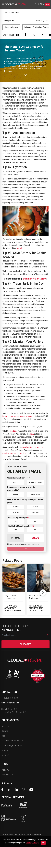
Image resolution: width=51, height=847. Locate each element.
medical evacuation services (14, 453)
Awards (4, 750)
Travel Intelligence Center (11, 745)
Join (47, 4)
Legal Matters (7, 775)
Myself (15, 482)
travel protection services (33, 447)
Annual (15, 494)
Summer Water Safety (34, 278)
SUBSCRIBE (25, 644)
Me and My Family (35, 482)
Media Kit (5, 755)
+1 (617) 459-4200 (9, 698)
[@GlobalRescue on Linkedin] (17, 790)
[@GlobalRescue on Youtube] (32, 790)
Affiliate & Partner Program (12, 740)
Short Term (35, 494)
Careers (4, 731)
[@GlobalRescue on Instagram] (24, 790)
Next (43, 592)
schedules (12, 431)
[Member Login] (38, 4)
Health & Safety (11, 27)
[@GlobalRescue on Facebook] (2, 790)
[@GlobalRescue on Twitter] (9, 790)
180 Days (15, 513)
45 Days (15, 507)
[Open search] (36, 4)
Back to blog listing (11, 12)
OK (43, 843)
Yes (15, 521)
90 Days (35, 507)
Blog (3, 736)
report (19, 248)
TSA (32, 434)
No (35, 521)
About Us (5, 726)
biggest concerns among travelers (17, 416)
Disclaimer (5, 770)
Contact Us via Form (10, 703)
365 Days (35, 513)
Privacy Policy (32, 843)
